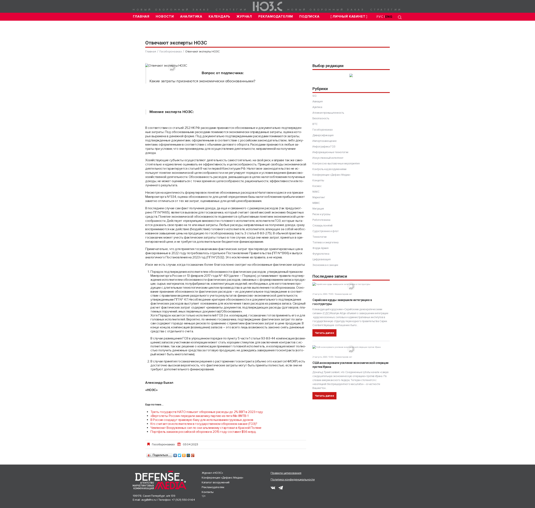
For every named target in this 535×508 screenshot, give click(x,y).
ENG (388, 17)
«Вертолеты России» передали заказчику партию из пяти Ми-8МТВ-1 (199, 416)
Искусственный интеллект (327, 158)
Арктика (317, 107)
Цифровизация (321, 259)
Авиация (317, 101)
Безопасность (320, 118)
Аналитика (191, 17)
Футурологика (320, 253)
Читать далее (324, 333)
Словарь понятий (322, 225)
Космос (317, 186)
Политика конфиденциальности (293, 479)
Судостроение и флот (325, 231)
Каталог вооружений (215, 482)
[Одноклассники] (184, 454)
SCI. (314, 96)
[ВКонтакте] (175, 454)
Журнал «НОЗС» (212, 473)
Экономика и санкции (325, 265)
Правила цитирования (286, 473)
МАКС (315, 191)
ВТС (315, 124)
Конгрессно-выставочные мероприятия (335, 163)
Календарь (219, 17)
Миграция (318, 208)
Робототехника (321, 220)
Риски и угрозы (321, 214)
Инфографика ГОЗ (323, 146)
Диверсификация (322, 135)
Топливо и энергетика (325, 242)
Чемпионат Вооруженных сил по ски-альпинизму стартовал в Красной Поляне (205, 428)
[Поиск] (399, 17)
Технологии (319, 237)
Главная (141, 17)
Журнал (244, 17)
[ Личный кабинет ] (349, 17)
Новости (165, 17)
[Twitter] (179, 454)
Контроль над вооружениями (329, 169)
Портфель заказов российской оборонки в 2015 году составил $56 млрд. (203, 432)
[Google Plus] (193, 454)
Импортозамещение (324, 141)
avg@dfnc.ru (148, 500)
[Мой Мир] (188, 454)
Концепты (318, 180)
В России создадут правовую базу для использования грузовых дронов (201, 420)
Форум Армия (320, 248)
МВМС (316, 203)
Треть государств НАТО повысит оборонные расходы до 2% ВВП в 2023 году (206, 412)
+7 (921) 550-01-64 (183, 500)
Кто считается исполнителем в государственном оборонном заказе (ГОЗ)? (203, 424)
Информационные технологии (330, 152)
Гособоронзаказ (170, 51)
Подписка (309, 17)
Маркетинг (318, 197)
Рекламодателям (275, 17)
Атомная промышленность (328, 112)
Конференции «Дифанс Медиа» (331, 175)
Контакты (208, 492)
